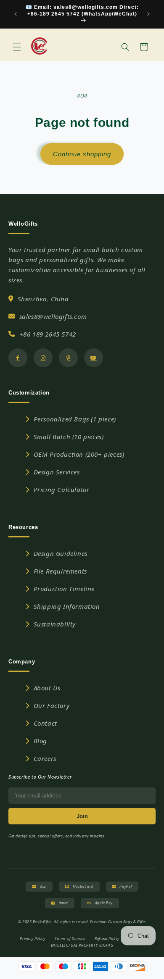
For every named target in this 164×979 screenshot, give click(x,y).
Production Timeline (64, 588)
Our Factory (52, 705)
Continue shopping (82, 154)
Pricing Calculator (62, 489)
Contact (45, 723)
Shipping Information (67, 606)
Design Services (57, 472)
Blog (40, 741)
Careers (45, 758)
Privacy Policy (32, 938)
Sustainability (55, 624)
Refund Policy (107, 938)
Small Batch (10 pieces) (69, 436)
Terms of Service (70, 938)
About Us (47, 688)
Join (82, 816)
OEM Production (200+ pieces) (79, 454)
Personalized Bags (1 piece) (75, 419)
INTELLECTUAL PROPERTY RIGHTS (82, 945)
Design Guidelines (60, 553)
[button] (17, 47)
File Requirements (60, 571)
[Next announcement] (148, 14)
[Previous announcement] (15, 14)
